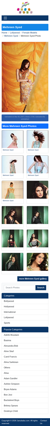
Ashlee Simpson (11, 384)
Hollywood (9, 306)
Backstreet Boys (11, 400)
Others (7, 367)
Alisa (6, 373)
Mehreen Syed (11, 36)
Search (40, 287)
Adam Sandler (10, 378)
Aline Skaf (9, 351)
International (10, 312)
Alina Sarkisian (11, 362)
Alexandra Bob (11, 346)
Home (4, 33)
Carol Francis (10, 357)
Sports (7, 323)
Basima (7, 340)
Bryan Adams (10, 389)
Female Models (29, 33)
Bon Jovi (8, 395)
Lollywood (15, 33)
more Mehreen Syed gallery (33, 279)
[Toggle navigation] (5, 18)
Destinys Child (11, 411)
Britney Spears (11, 406)
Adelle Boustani (11, 335)
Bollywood (9, 301)
